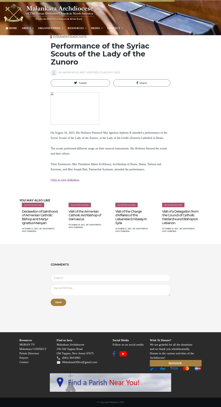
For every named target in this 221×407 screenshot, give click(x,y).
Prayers (23, 357)
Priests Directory (29, 353)
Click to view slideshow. (65, 179)
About (26, 28)
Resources (76, 28)
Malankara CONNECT (32, 349)
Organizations (49, 28)
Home (13, 28)
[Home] (60, 13)
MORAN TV (27, 344)
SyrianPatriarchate (70, 37)
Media (95, 28)
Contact (113, 28)
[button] (80, 83)
